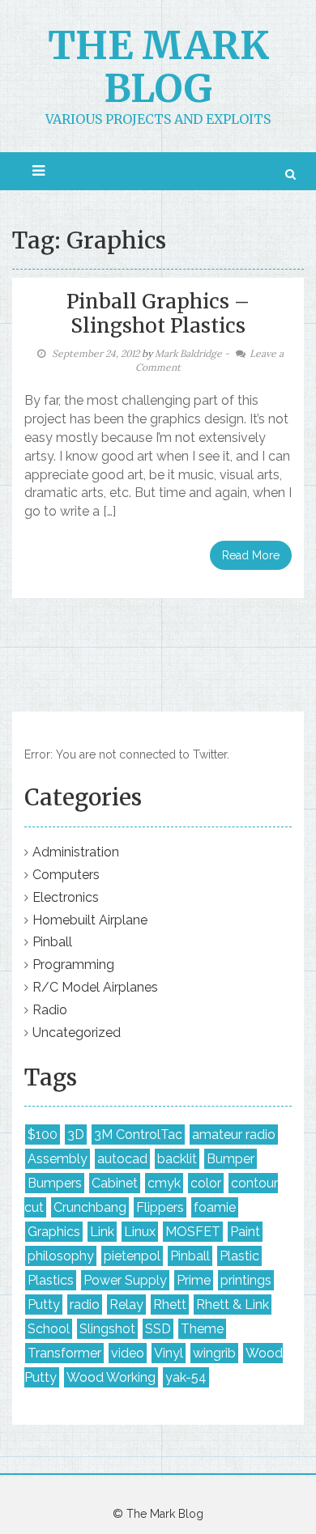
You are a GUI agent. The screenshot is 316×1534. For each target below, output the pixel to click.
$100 (43, 1134)
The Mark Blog (158, 67)
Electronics (65, 897)
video (127, 1353)
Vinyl (168, 1353)
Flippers (160, 1207)
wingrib (214, 1353)
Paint (245, 1231)
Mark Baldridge (188, 353)
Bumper (230, 1158)
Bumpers (55, 1183)
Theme (202, 1328)
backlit (177, 1158)
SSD (158, 1328)
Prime (194, 1280)
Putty (44, 1304)
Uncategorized (76, 1032)
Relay (126, 1304)
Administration (75, 852)
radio (85, 1304)
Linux (140, 1231)
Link (102, 1231)
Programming (73, 964)
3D (75, 1134)
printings (245, 1280)
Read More (251, 555)
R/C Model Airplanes (95, 987)
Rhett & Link (232, 1304)
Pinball (52, 942)
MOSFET (192, 1231)
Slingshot (107, 1328)
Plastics (51, 1280)
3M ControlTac (138, 1134)
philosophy (61, 1256)
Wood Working (111, 1377)
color (205, 1183)
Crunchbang (89, 1207)
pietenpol (132, 1256)
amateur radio (233, 1134)
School (49, 1328)
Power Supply (125, 1280)
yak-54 (186, 1377)
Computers (66, 874)
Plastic (239, 1256)
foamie (215, 1207)
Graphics (54, 1231)
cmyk (164, 1183)
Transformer (64, 1353)
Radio (49, 1010)
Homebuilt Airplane (89, 920)
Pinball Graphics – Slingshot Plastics (158, 313)
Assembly (58, 1158)
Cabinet (115, 1183)
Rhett (169, 1304)
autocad (122, 1158)
